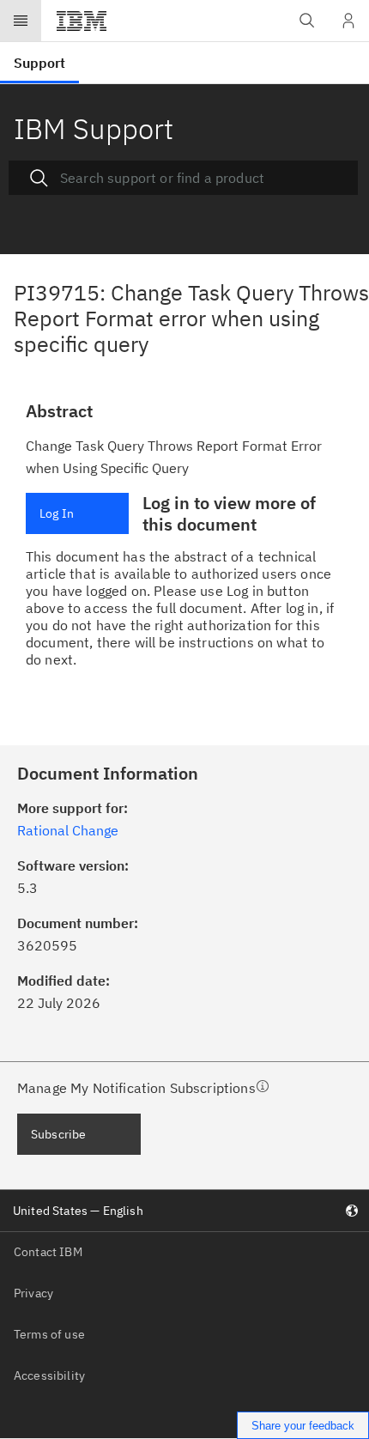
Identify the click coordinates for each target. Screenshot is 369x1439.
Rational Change (67, 830)
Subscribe (58, 1134)
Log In (56, 513)
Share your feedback (302, 1425)
